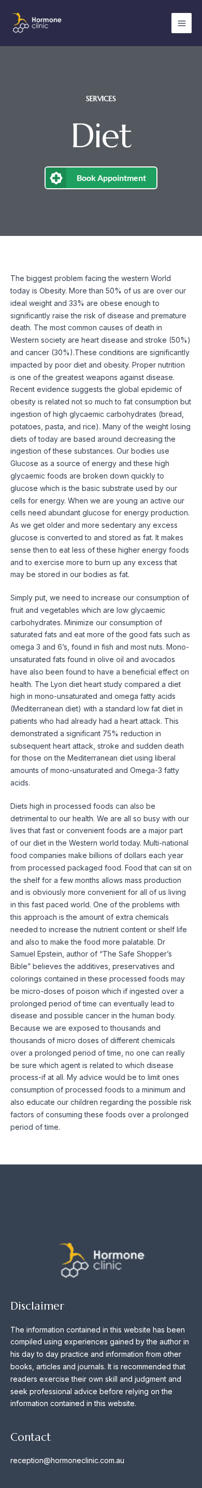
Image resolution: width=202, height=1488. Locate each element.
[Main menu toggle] (181, 23)
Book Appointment (111, 178)
